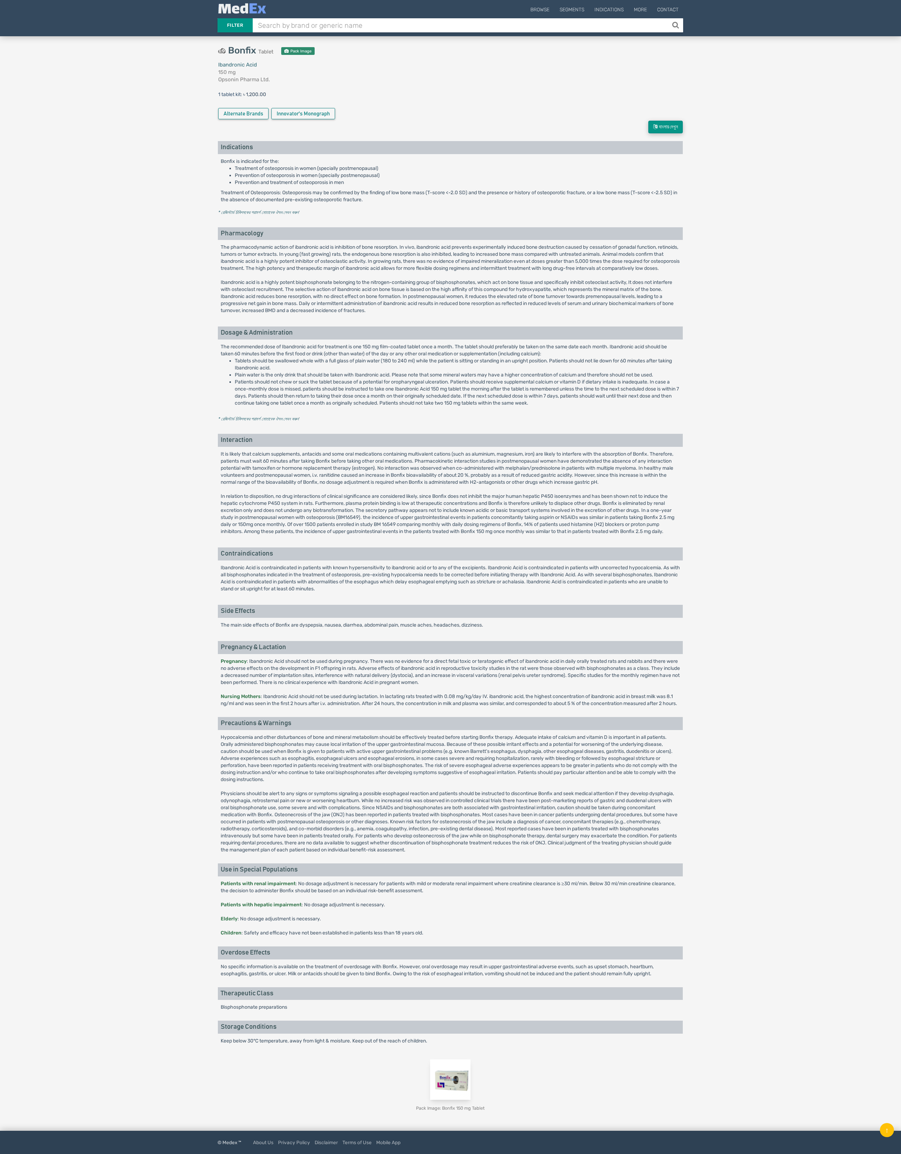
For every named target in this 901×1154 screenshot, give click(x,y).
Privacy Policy (294, 1142)
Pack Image (300, 51)
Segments (572, 10)
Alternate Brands (243, 113)
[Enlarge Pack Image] (450, 1079)
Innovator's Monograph (303, 113)
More (640, 10)
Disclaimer (326, 1142)
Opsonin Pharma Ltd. (244, 79)
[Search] (676, 25)
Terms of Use (357, 1142)
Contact (668, 10)
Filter (235, 25)
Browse (539, 10)
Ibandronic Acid (237, 65)
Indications (609, 10)
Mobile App (388, 1142)
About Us (263, 1142)
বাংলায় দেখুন (667, 127)
